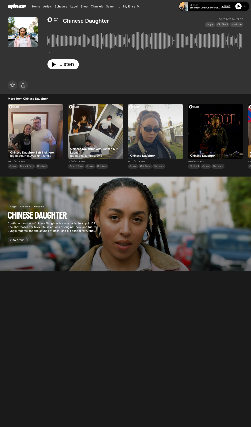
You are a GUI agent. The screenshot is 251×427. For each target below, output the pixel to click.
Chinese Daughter (86, 20)
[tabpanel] (145, 41)
